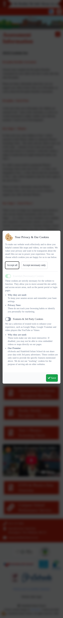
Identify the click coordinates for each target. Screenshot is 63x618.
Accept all (12, 265)
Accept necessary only (34, 265)
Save (53, 378)
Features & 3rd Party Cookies (28, 319)
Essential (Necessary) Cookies (28, 276)
